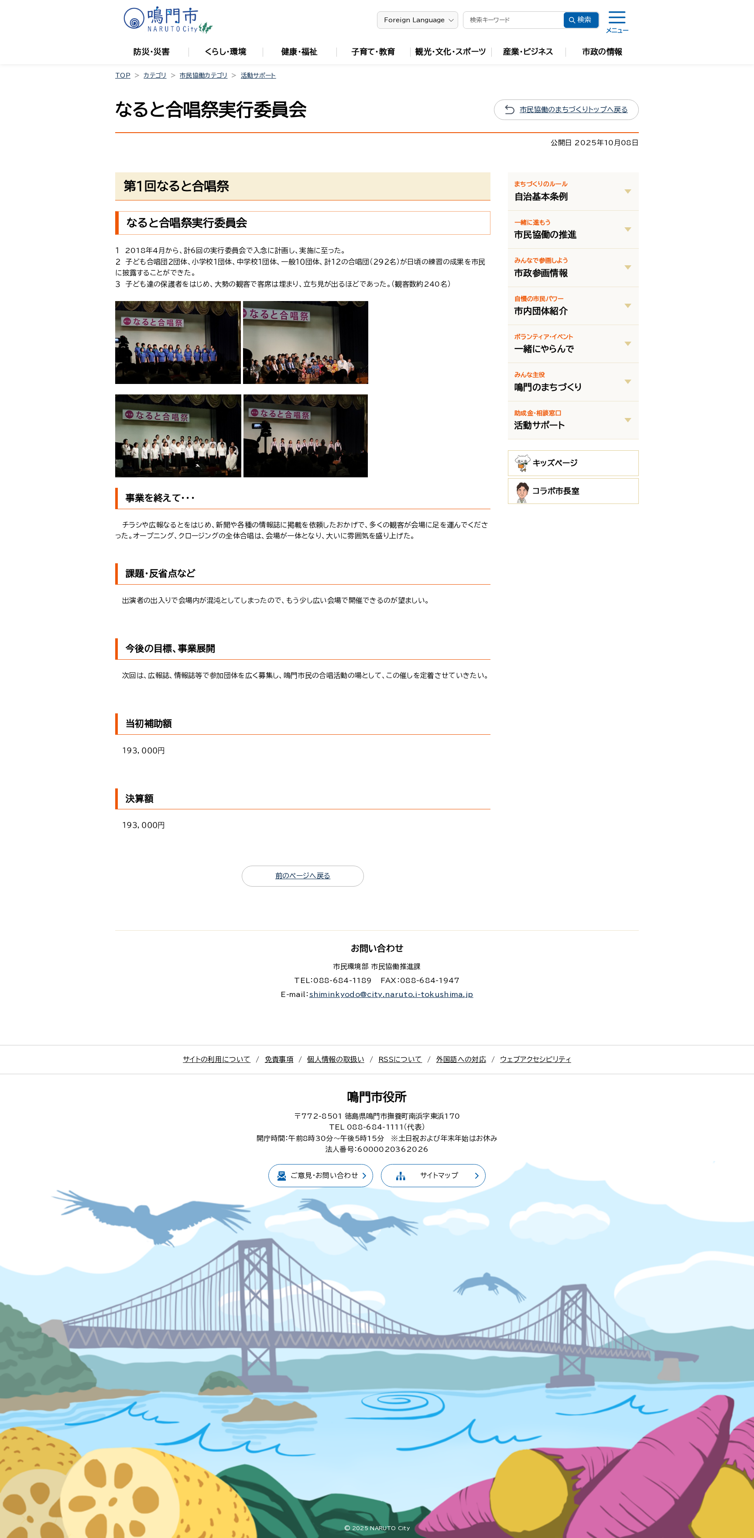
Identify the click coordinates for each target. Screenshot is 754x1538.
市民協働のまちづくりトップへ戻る (574, 109)
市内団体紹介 (541, 305)
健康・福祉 (299, 51)
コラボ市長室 (556, 491)
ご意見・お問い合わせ (324, 1175)
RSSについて (400, 1059)
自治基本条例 (541, 190)
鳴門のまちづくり (548, 381)
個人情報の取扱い (335, 1059)
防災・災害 (152, 51)
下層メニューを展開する (628, 191)
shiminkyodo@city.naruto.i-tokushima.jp (391, 994)
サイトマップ (439, 1175)
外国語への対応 (461, 1059)
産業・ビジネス (528, 51)
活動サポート (258, 75)
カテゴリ (155, 75)
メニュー (617, 30)
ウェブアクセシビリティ (535, 1059)
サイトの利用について (216, 1059)
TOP (122, 75)
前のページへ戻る (303, 875)
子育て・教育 (373, 51)
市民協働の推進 (545, 229)
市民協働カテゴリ (204, 75)
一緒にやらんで (544, 343)
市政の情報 (603, 51)
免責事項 (279, 1059)
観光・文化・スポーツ (450, 51)
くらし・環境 (225, 51)
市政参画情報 (541, 267)
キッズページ (555, 463)
